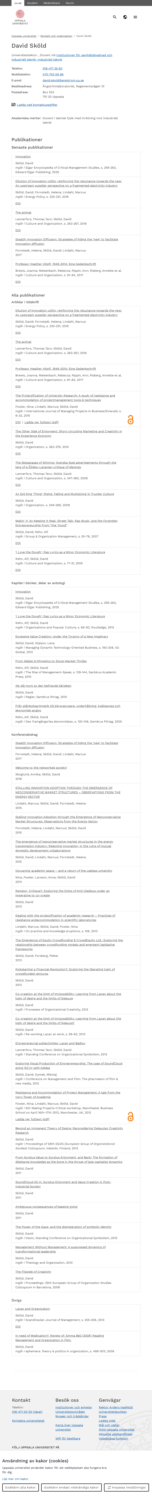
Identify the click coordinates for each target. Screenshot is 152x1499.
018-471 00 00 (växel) (27, 1412)
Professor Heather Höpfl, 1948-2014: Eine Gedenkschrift (55, 264)
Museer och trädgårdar (72, 1416)
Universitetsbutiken (113, 1412)
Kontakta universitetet (28, 1420)
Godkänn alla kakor (20, 1487)
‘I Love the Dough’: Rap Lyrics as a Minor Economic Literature (60, 616)
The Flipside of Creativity (33, 1271)
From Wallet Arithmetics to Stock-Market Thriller (51, 661)
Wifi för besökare (67, 1438)
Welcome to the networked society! (41, 767)
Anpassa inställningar (129, 1487)
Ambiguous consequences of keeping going (46, 1206)
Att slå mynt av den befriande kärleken (43, 686)
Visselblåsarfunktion (113, 1438)
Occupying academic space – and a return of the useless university (63, 870)
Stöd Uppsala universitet (116, 1429)
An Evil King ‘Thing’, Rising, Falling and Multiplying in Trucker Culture (64, 494)
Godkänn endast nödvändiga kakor (71, 1487)
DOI (18, 203)
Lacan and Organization (32, 1309)
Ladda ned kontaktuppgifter (37, 105)
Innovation (23, 156)
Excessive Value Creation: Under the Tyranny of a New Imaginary (61, 636)
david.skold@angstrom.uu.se (63, 80)
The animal (23, 212)
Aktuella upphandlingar (116, 1434)
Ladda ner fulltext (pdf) (41, 422)
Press (103, 1416)
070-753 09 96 (53, 74)
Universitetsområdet (70, 1412)
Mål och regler (109, 1425)
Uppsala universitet (23, 35)
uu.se (17, 2)
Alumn (70, 2)
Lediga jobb (107, 1420)
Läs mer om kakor (15, 1479)
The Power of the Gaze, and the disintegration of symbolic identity (63, 1227)
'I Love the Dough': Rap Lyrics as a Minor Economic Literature (60, 552)
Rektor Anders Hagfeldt (116, 1407)
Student (32, 2)
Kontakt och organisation (56, 35)
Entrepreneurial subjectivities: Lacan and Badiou (50, 1043)
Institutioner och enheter (73, 1407)
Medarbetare (52, 2)
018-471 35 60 (52, 68)
